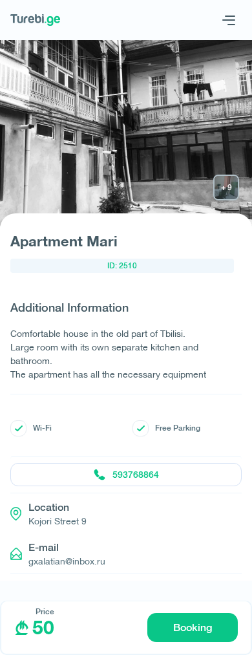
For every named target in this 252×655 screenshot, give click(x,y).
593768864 (135, 474)
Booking (192, 627)
